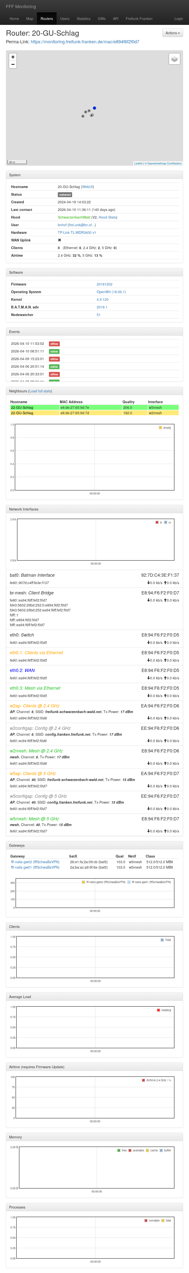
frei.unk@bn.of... (82, 224)
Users (64, 18)
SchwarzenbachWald (74, 217)
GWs (102, 18)
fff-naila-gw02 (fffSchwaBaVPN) (35, 861)
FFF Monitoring (21, 6)
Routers (47, 18)
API (115, 18)
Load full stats (40, 390)
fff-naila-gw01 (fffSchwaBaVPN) (35, 867)
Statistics (84, 18)
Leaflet (138, 163)
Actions (172, 32)
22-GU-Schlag (22, 407)
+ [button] (13, 57)
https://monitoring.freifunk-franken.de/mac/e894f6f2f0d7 (85, 41)
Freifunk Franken (139, 18)
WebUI (87, 186)
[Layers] (174, 58)
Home (14, 18)
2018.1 (102, 306)
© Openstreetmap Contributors (163, 163)
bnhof (62, 224)
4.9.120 (103, 299)
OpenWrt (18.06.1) (111, 291)
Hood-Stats (107, 217)
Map (29, 18)
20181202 (104, 284)
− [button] (13, 64)
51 (99, 314)
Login (178, 18)
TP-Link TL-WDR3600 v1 (77, 232)
